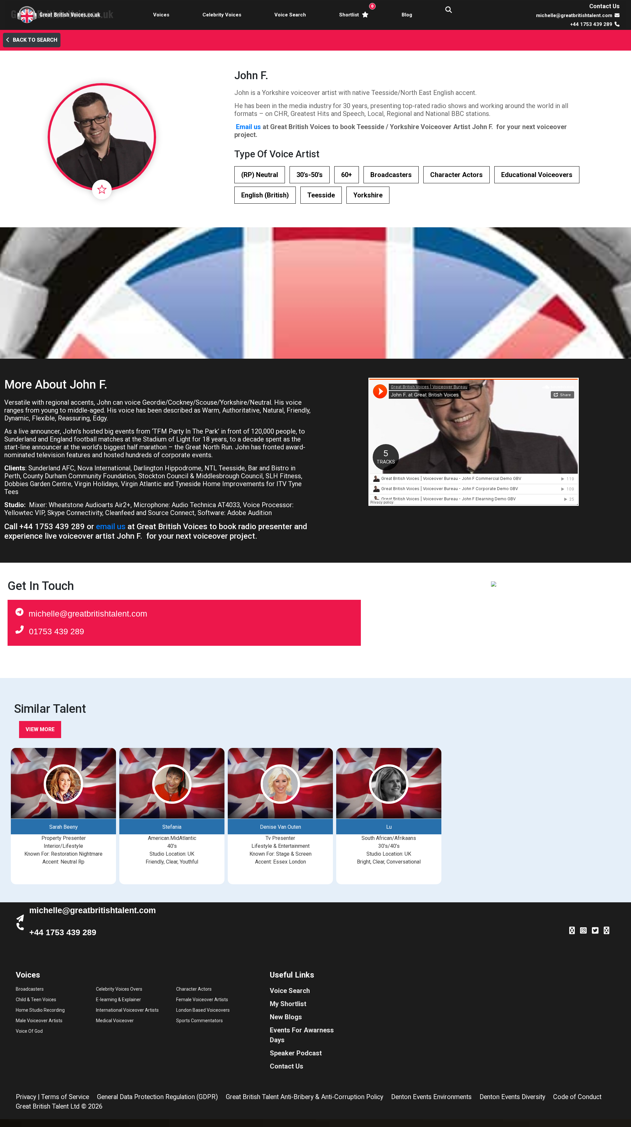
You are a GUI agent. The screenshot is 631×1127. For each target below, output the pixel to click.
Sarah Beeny (63, 827)
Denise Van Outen (280, 827)
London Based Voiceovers (203, 1010)
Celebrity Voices (221, 15)
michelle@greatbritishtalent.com (88, 613)
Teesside (321, 195)
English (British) (265, 195)
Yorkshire (368, 195)
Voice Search (290, 15)
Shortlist (355, 11)
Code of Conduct (577, 1097)
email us (111, 526)
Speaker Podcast (296, 1053)
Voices (161, 15)
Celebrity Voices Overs (119, 989)
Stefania (171, 827)
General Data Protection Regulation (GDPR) (157, 1097)
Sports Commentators (199, 1020)
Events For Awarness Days (302, 1035)
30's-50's (309, 175)
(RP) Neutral (259, 175)
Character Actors (456, 175)
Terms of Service (65, 1097)
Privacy (26, 1097)
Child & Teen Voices (36, 999)
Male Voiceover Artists (39, 1020)
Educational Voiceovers (537, 175)
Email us (248, 127)
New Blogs (286, 1017)
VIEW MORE (40, 729)
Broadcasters (391, 175)
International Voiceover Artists (127, 1010)
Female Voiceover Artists (202, 999)
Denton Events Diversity (512, 1097)
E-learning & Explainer (118, 999)
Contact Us (604, 6)
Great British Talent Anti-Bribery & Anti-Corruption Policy (304, 1097)
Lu (389, 827)
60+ (346, 175)
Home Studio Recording (40, 1010)
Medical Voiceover (115, 1020)
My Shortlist (288, 1004)
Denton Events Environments (431, 1097)
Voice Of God (29, 1031)
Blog (407, 15)
